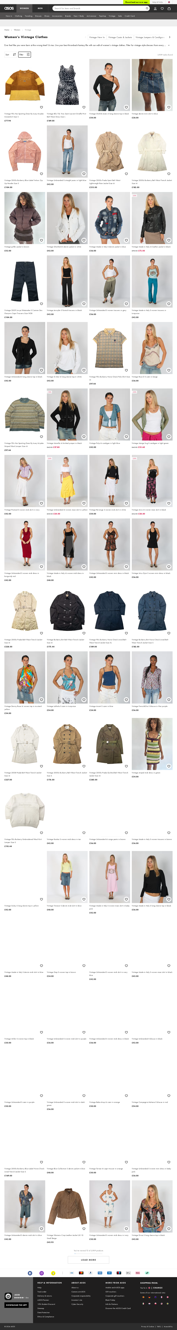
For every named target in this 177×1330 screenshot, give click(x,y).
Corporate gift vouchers (115, 1296)
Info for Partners (112, 1304)
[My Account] (155, 8)
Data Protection (43, 1312)
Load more (88, 1259)
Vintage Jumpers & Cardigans (150, 37)
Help (39, 1287)
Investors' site (76, 1300)
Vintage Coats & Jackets (120, 37)
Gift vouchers (111, 1291)
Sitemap (40, 1308)
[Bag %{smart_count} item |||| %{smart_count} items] (169, 8)
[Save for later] (41, 107)
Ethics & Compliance (45, 1316)
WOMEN (24, 8)
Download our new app (136, 2)
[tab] (9, 15)
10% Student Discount (46, 1304)
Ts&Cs (159, 1326)
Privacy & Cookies (147, 1326)
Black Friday (110, 1300)
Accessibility (168, 1326)
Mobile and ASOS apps (115, 1287)
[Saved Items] (162, 8)
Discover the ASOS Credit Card (118, 1308)
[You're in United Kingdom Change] (169, 2)
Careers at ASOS (78, 1291)
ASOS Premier (43, 1300)
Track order (41, 1291)
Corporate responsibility (81, 1296)
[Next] (170, 37)
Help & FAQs (157, 2)
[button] (143, 1297)
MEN (40, 8)
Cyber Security (77, 1304)
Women (17, 30)
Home (6, 30)
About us (75, 1287)
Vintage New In (97, 37)
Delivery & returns (44, 1296)
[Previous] (86, 37)
